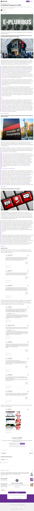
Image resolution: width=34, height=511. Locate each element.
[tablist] (4, 459)
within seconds (7, 111)
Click (2, 252)
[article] (17, 474)
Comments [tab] (2, 459)
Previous (4, 453)
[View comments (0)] (4, 12)
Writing (8, 61)
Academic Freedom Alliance (16, 147)
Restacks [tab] (6, 459)
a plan (7, 94)
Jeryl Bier (4, 9)
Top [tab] (1, 470)
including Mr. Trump (6, 105)
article (14, 302)
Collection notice (22, 504)
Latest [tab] (4, 470)
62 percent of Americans (17, 69)
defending (23, 108)
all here (5, 186)
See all (2, 490)
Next (30, 453)
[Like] (1, 12)
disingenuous (8, 102)
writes (31, 214)
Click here (14, 304)
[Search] (32, 470)
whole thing (6, 113)
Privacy (16, 504)
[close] (25, 479)
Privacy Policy (23, 495)
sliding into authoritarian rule (13, 106)
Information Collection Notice (17, 495)
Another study (7, 76)
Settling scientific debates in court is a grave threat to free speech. (11, 474)
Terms (18, 504)
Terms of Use (21, 494)
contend (9, 144)
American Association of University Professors (13, 156)
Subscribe (27, 1)
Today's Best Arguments (5, 3)
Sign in (31, 1)
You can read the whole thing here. (8, 168)
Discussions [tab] (7, 470)
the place (24, 302)
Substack (12, 509)
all (4, 246)
